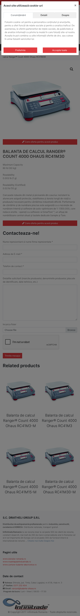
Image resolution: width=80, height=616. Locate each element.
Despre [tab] (65, 15)
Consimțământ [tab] (18, 15)
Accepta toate (59, 50)
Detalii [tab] (44, 15)
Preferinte (20, 50)
